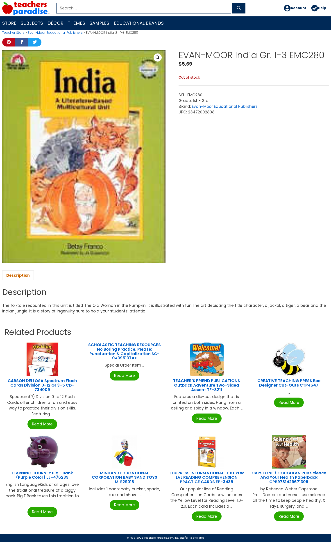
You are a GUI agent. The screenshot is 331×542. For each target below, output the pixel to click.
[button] (158, 57)
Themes (76, 23)
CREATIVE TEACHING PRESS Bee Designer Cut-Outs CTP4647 (288, 383)
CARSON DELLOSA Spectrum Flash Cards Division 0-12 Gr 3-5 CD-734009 (42, 385)
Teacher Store (13, 32)
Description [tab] (18, 275)
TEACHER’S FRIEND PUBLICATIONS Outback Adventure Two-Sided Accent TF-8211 (206, 385)
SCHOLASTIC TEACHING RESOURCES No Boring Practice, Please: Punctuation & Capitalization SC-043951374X (124, 351)
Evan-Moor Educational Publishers (55, 32)
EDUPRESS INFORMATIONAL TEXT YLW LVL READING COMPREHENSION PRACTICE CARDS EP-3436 (207, 477)
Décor (55, 23)
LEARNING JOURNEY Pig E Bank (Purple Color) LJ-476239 (42, 475)
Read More (42, 424)
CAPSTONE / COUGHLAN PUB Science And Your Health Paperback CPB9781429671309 (289, 477)
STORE (9, 23)
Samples (99, 23)
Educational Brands (139, 23)
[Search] (238, 8)
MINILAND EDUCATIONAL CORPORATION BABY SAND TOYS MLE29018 (124, 477)
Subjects (32, 23)
